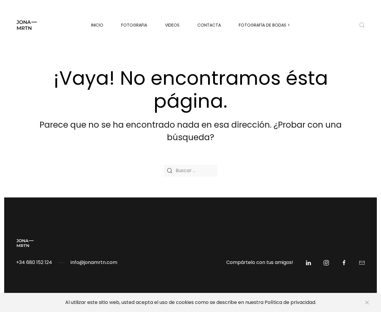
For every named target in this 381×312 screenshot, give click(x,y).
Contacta (209, 25)
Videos (172, 25)
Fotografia (134, 25)
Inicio (97, 25)
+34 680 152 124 (34, 262)
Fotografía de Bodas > (264, 25)
